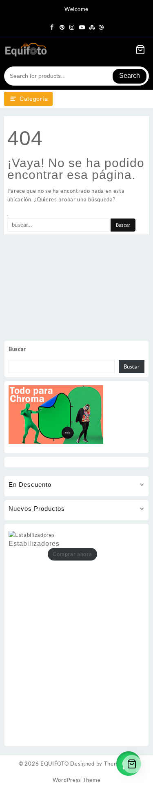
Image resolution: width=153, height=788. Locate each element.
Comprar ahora (72, 554)
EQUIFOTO (54, 763)
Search (129, 75)
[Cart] (140, 50)
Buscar (17, 349)
